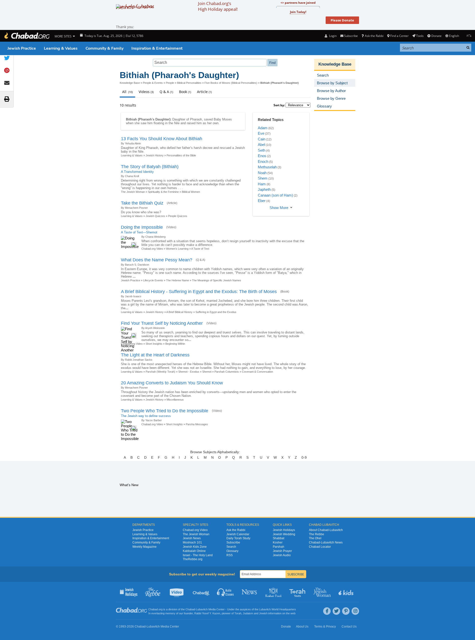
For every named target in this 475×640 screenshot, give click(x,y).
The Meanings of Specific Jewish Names (216, 280)
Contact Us (349, 626)
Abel (261, 144)
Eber (262, 201)
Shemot (206, 371)
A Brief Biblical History (179, 312)
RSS (229, 555)
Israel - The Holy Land (198, 555)
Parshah (278, 546)
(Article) (172, 203)
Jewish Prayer (282, 551)
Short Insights (154, 343)
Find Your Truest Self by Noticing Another (162, 323)
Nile (177, 123)
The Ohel (315, 538)
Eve (261, 133)
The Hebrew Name (177, 280)
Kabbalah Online (194, 551)
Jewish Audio (282, 555)
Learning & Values (61, 48)
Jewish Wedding (284, 534)
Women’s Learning (177, 248)
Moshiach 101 (192, 542)
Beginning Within (175, 343)
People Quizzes (177, 215)
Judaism (248, 613)
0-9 (304, 457)
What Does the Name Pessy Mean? (156, 259)
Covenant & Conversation (257, 371)
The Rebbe (316, 534)
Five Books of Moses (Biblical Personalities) (230, 82)
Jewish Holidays (284, 530)
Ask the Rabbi (374, 36)
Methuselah (267, 167)
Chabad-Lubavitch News (326, 542)
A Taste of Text (200, 248)
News (250, 592)
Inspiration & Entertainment (157, 48)
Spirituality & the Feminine (163, 191)
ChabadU (201, 592)
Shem (263, 178)
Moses (227, 119)
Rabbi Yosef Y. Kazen (207, 613)
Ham (262, 184)
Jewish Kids (346, 592)
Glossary (232, 551)
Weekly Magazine (144, 546)
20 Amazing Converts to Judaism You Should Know (172, 382)
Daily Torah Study (238, 538)
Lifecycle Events (153, 280)
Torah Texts (298, 592)
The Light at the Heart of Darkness (155, 354)
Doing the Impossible (142, 227)
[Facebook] (327, 611)
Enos (262, 156)
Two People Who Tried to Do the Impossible (165, 410)
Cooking (274, 592)
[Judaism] (27, 36)
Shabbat (278, 538)
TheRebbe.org (192, 559)
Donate (436, 36)
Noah (262, 173)
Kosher (278, 542)
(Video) (171, 227)
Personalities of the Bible (181, 155)
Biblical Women (191, 191)
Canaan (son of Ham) (275, 195)
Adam (263, 128)
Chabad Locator (320, 546)
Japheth (264, 189)
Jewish (263, 613)
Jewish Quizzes (155, 215)
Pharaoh (196, 119)
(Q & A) (200, 260)
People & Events (153, 82)
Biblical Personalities (189, 82)
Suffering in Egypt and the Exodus (215, 312)
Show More (279, 208)
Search (231, 546)
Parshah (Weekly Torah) (160, 371)
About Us (302, 626)
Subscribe (233, 542)
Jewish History (155, 155)
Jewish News (192, 538)
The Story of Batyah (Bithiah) (150, 166)
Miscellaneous (175, 399)
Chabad (190, 609)
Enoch (263, 161)
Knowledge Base (130, 82)
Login (332, 36)
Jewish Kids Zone (195, 546)
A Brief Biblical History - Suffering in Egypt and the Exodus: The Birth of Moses (199, 291)
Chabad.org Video (152, 248)
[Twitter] (336, 611)
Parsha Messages (197, 424)
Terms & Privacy (325, 626)
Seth (261, 150)
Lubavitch (202, 609)
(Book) (284, 291)
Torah (237, 613)
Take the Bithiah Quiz (142, 203)
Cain (261, 139)
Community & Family (104, 48)
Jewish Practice (21, 48)
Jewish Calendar (237, 534)
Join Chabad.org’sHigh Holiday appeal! (218, 6)
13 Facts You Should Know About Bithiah (161, 138)
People (170, 82)
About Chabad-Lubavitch (326, 530)
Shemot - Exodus (188, 371)
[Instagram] (355, 611)
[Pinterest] (346, 611)
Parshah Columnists (226, 371)
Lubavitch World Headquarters (277, 609)
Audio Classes (225, 592)
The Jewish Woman (133, 191)
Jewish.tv (177, 592)
